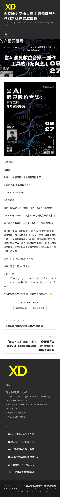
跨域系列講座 (39, 308)
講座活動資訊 (21, 308)
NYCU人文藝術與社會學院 (21, 434)
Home (7, 47)
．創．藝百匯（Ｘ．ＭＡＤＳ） (21, 464)
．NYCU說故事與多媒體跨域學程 (22, 457)
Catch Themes (39, 491)
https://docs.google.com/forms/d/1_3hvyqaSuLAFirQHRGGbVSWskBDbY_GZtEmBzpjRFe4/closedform (30, 282)
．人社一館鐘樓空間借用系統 (20, 472)
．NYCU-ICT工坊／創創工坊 (20, 441)
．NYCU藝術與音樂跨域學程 (20, 449)
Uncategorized (22, 47)
